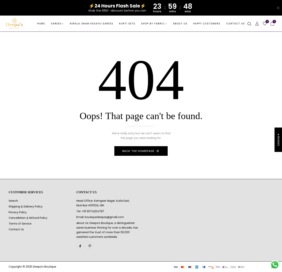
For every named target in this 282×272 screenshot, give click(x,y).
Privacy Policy (18, 212)
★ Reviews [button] (278, 140)
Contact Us (16, 229)
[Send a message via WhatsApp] (275, 265)
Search (13, 201)
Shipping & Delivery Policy (26, 206)
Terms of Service (20, 224)
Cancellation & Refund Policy (28, 218)
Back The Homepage (138, 151)
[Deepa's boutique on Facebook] (80, 246)
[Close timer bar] (278, 7)
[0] (265, 24)
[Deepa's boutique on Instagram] (90, 246)
